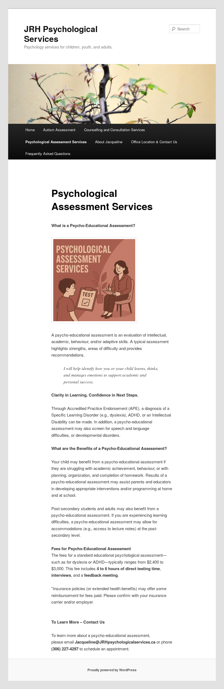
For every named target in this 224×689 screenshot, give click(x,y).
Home (30, 129)
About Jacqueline (108, 141)
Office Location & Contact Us (154, 141)
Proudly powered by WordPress (112, 669)
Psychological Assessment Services (56, 141)
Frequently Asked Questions (47, 153)
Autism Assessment (59, 129)
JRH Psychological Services (61, 33)
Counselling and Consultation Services (114, 129)
